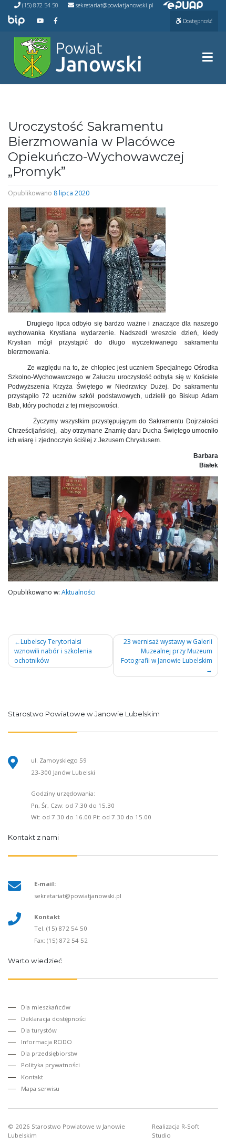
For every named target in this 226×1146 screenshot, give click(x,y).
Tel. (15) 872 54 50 (60, 928)
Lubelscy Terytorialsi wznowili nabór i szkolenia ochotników (53, 651)
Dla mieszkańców (45, 1007)
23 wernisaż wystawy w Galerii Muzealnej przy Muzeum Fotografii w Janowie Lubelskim (166, 651)
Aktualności (78, 592)
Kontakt (32, 1077)
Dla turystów (39, 1030)
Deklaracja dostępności (54, 1019)
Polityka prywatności (50, 1065)
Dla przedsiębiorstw (49, 1053)
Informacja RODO (46, 1042)
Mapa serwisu (40, 1088)
